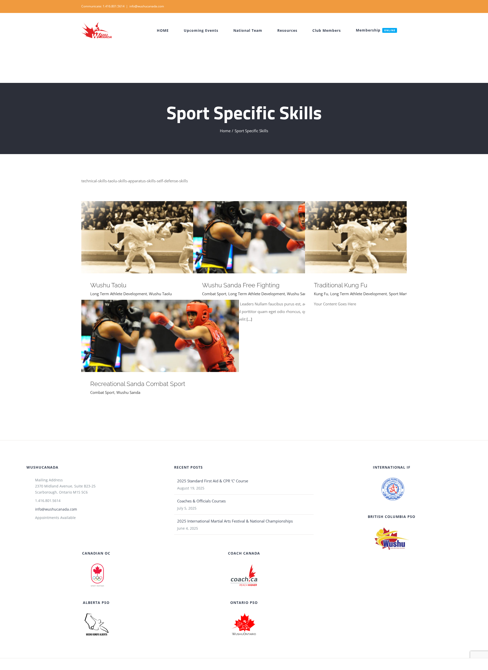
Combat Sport (214, 293)
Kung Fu (321, 293)
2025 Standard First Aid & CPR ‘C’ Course (212, 480)
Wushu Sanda (299, 293)
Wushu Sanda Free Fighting (264, 237)
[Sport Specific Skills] (160, 237)
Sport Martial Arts (404, 293)
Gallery (167, 237)
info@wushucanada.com (146, 6)
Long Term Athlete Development (118, 293)
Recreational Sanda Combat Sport (153, 335)
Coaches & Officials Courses (201, 500)
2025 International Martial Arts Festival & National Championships (235, 521)
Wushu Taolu (153, 237)
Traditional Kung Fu (376, 237)
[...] (249, 319)
